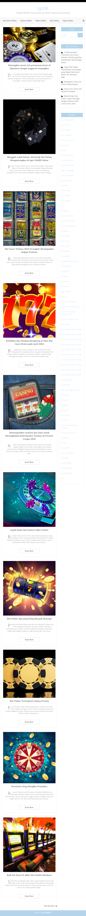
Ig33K (43, 8)
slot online (65, 236)
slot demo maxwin (68, 433)
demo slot (65, 145)
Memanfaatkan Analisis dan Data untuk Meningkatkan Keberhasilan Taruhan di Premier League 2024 (29, 435)
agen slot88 (65, 291)
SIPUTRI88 (65, 190)
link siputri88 (66, 463)
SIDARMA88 (66, 266)
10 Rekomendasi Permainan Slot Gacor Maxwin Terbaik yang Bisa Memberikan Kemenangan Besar (71, 57)
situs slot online (67, 155)
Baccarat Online (10, 21)
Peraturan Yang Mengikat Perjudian (29, 786)
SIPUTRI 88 (65, 196)
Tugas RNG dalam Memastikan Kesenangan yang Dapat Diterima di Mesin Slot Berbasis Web (71, 72)
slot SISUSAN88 (67, 120)
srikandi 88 (65, 385)
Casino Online (26, 21)
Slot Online (54, 21)
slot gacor (65, 211)
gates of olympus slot (69, 319)
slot (62, 478)
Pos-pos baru (49, 906)
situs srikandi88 (67, 175)
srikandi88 (65, 448)
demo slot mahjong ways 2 (71, 307)
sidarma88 (65, 251)
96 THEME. (47, 913)
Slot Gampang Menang (70, 390)
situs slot (64, 420)
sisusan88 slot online (69, 261)
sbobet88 (65, 271)
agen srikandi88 (67, 170)
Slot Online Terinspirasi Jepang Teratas (29, 701)
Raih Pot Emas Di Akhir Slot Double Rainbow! (29, 875)
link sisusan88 (66, 468)
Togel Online (68, 21)
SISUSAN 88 (66, 125)
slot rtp (64, 296)
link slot (64, 443)
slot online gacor (67, 140)
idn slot (64, 150)
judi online (65, 324)
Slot (62, 206)
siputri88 (64, 185)
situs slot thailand (68, 221)
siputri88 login (66, 473)
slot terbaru (65, 415)
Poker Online (41, 21)
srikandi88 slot (67, 180)
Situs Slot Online (67, 216)
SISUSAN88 (65, 130)
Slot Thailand (66, 135)
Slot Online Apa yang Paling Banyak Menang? (29, 618)
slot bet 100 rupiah (68, 301)
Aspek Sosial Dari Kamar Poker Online (29, 530)
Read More (29, 89)
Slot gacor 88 (66, 380)
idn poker (65, 276)
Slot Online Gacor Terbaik (71, 329)
